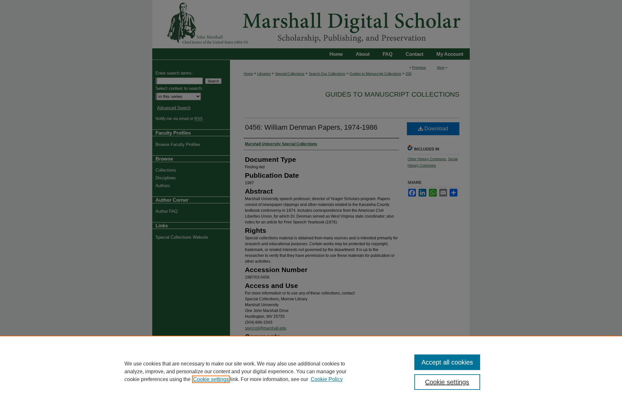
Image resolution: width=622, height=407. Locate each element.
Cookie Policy (327, 379)
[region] (311, 371)
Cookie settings (211, 379)
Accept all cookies (447, 362)
